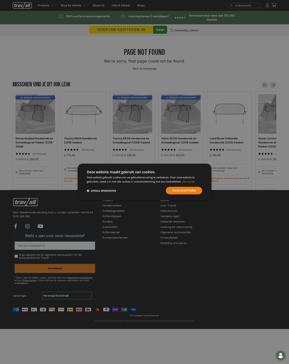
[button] (101, 191)
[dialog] (144, 182)
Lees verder (188, 181)
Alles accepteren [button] (184, 190)
